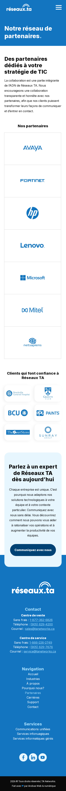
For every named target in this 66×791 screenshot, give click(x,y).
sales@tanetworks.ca (39, 629)
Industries (33, 679)
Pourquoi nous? (33, 688)
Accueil (33, 674)
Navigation (33, 669)
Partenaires (33, 693)
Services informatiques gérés (33, 738)
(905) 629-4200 (41, 624)
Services (33, 724)
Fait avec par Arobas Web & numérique (34, 786)
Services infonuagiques (33, 734)
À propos (33, 683)
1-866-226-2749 (41, 642)
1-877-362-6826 (41, 620)
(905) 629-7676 (41, 647)
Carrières (33, 697)
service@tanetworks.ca (40, 651)
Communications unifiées (33, 729)
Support (33, 702)
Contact (32, 707)
